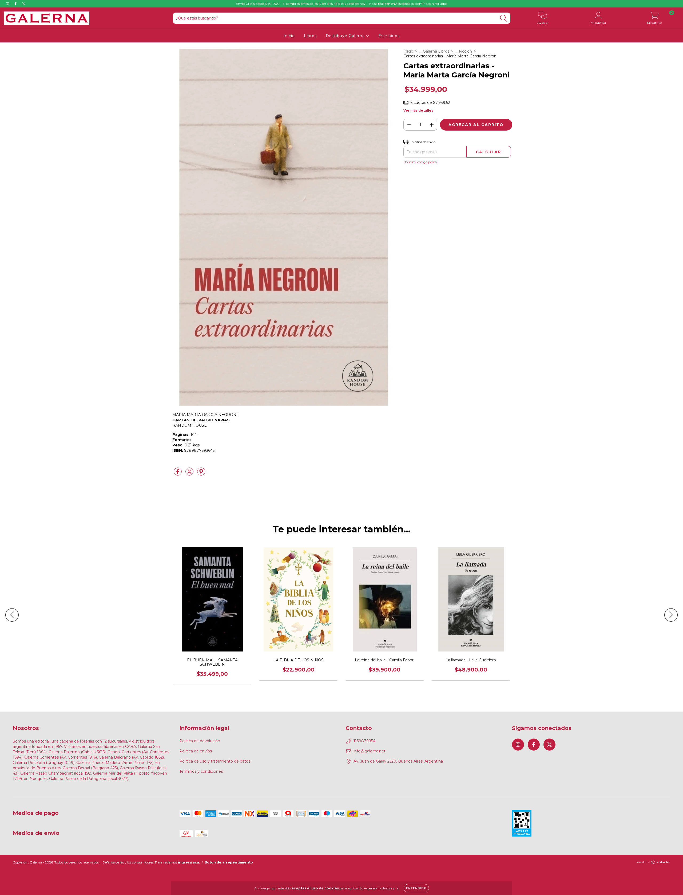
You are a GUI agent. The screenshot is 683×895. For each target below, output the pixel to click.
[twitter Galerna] (23, 3)
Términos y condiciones (201, 771)
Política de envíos (195, 751)
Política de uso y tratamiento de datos (214, 761)
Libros (310, 35)
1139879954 (364, 741)
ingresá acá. (189, 862)
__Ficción (463, 51)
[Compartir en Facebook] (178, 473)
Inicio (289, 35)
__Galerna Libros (434, 51)
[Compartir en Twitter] (189, 473)
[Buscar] (503, 18)
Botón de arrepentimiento (229, 862)
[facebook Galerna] (16, 3)
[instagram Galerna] (8, 3)
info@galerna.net (370, 751)
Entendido (416, 888)
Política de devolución (199, 741)
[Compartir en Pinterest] (201, 473)
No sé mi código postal (420, 162)
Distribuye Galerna (346, 35)
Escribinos (389, 35)
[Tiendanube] (653, 863)
